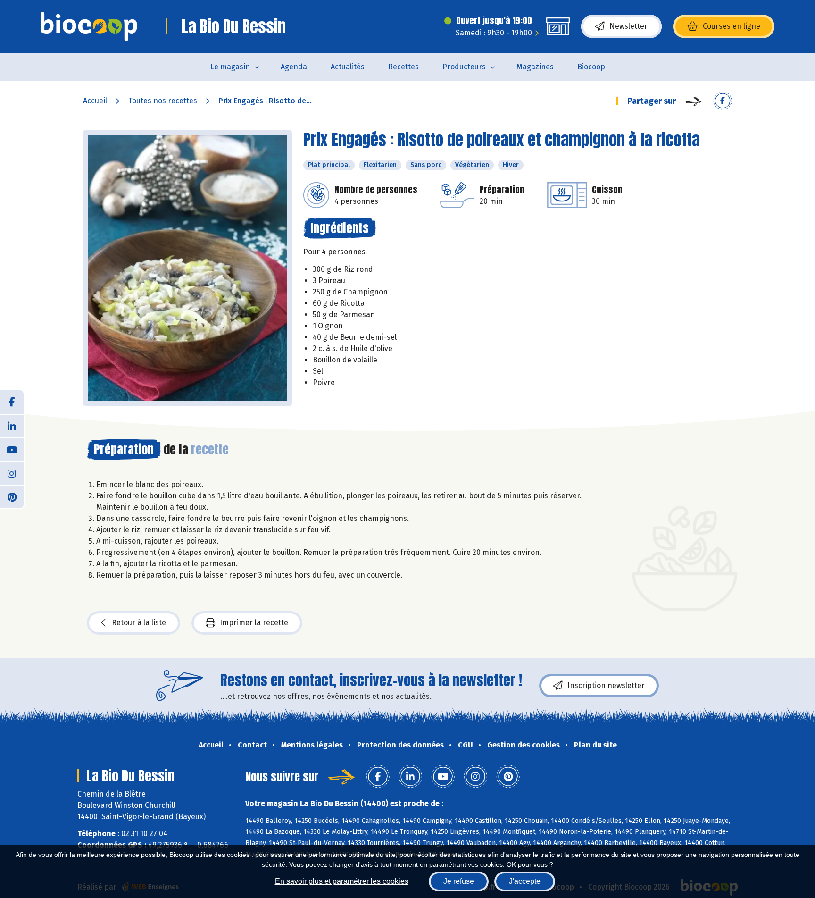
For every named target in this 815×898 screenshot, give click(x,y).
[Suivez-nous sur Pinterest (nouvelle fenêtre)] (12, 496)
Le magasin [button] (230, 66)
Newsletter (628, 26)
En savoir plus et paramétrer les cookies (341, 881)
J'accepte (525, 881)
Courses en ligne (731, 26)
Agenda (294, 66)
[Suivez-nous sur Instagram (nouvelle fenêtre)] (12, 473)
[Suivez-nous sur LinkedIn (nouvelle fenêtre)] (12, 425)
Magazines (535, 66)
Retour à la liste (139, 622)
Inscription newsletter (606, 685)
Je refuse (458, 881)
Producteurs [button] (464, 66)
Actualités (348, 66)
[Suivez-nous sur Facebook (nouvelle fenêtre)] (12, 402)
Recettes (403, 66)
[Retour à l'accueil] (89, 26)
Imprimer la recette (254, 622)
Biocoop (591, 66)
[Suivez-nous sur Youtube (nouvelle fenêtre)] (12, 449)
